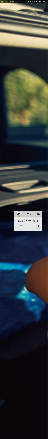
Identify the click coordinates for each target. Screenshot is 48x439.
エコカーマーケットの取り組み (32, 1)
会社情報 (40, 1)
